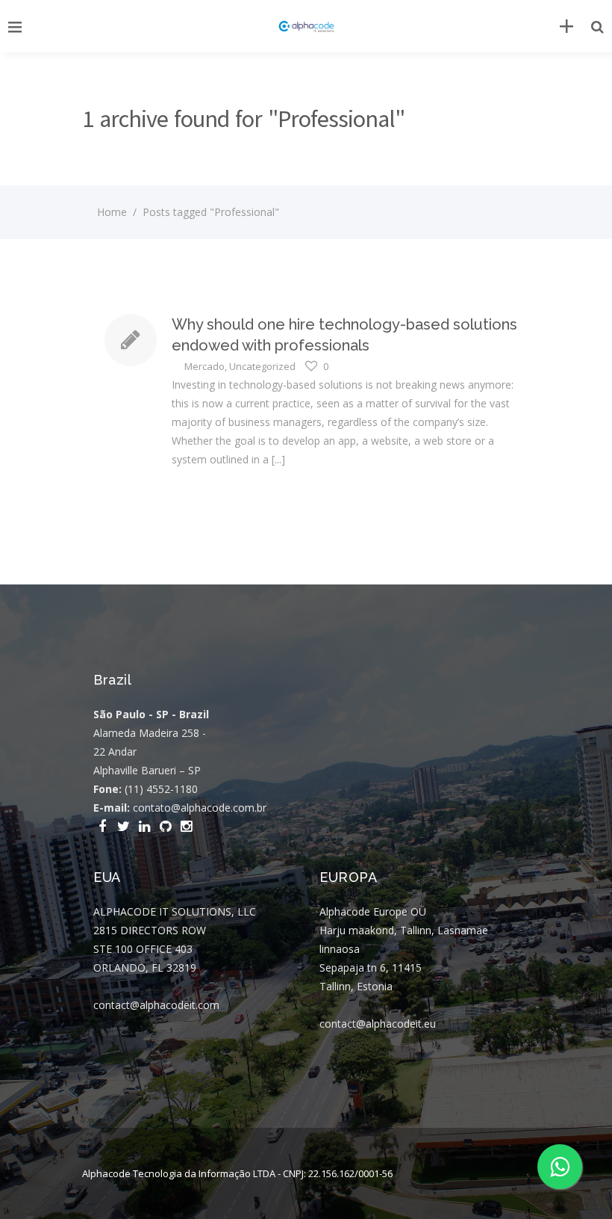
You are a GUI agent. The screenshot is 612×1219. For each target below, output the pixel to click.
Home (112, 212)
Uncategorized (262, 366)
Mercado (204, 366)
